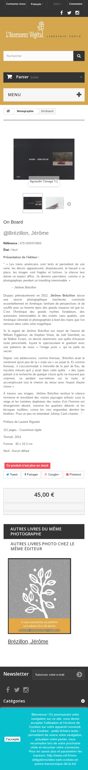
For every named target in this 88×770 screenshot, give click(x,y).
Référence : (11, 243)
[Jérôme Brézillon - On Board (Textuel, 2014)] (33, 203)
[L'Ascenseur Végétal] (44, 30)
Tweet (13, 474)
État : (7, 249)
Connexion (75, 3)
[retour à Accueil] (8, 111)
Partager (32, 474)
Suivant (69, 204)
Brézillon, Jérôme (26, 233)
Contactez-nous (15, 3)
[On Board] (55, 203)
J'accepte (12, 739)
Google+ (53, 474)
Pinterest (75, 474)
